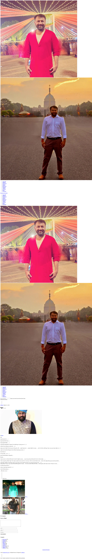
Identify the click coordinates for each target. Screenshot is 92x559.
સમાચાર (4, 184)
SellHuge (22, 552)
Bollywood (4, 186)
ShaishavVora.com (6, 552)
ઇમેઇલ (1, 530)
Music (4, 190)
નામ (1, 528)
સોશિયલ (4, 182)
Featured (4, 540)
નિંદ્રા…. (26, 513)
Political (4, 185)
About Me (4, 181)
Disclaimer (4, 191)
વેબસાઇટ (2, 532)
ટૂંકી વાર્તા (4, 189)
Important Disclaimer (46, 549)
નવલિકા (4, 188)
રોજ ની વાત (5, 183)
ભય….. (26, 496)
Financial (4, 187)
